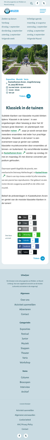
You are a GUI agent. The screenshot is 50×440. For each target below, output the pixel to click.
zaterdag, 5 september (11, 35)
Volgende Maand (34, 39)
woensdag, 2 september (37, 27)
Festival (25, 334)
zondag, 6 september (36, 35)
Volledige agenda (34, 19)
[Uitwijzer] (11, 11)
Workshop (25, 362)
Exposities (25, 329)
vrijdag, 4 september (35, 31)
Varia (25, 358)
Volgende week (8, 39)
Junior (25, 338)
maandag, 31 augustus (36, 23)
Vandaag (5, 23)
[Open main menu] (43, 11)
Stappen (25, 348)
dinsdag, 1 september (11, 27)
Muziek (25, 343)
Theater (25, 353)
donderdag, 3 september (12, 31)
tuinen (14, 131)
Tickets (22, 96)
